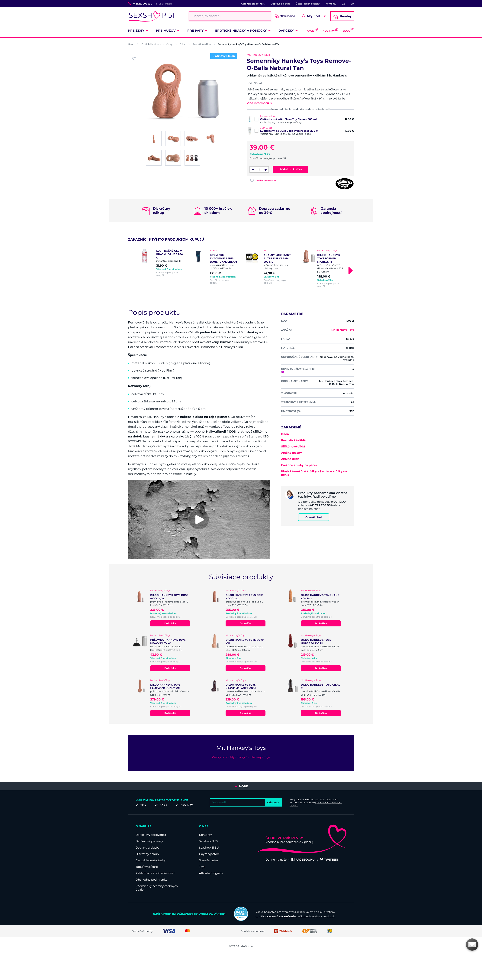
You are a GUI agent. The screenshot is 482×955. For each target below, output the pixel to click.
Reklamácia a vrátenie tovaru (156, 873)
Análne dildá (290, 459)
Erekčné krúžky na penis (299, 465)
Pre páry (195, 30)
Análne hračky (291, 452)
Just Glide (266, 127)
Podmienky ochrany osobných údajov (157, 887)
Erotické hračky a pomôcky (241, 30)
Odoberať (273, 802)
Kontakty (331, 3)
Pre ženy (136, 30)
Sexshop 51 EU (209, 847)
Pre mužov (166, 30)
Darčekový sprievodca (151, 834)
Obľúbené (286, 16)
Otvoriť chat (313, 517)
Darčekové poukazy (149, 841)
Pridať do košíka (290, 169)
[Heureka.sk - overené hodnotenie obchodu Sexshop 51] (241, 919)
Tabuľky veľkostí (147, 867)
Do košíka (170, 623)
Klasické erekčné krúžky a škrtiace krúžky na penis (314, 472)
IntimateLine (268, 116)
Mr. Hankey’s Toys (258, 55)
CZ (343, 3)
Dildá (182, 44)
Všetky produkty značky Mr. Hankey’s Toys (241, 757)
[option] (160, 263)
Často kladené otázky (308, 3)
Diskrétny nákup (147, 854)
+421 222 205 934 (142, 3)
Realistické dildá (202, 44)
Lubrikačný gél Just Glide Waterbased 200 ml (289, 130)
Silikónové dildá (293, 446)
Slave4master (208, 860)
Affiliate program (211, 873)
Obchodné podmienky (151, 879)
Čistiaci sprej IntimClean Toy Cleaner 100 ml (288, 119)
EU (352, 3)
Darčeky (286, 30)
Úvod (131, 44)
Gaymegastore (209, 854)
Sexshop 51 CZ (209, 841)
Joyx (202, 867)
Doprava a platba (280, 3)
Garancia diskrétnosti (253, 3)
